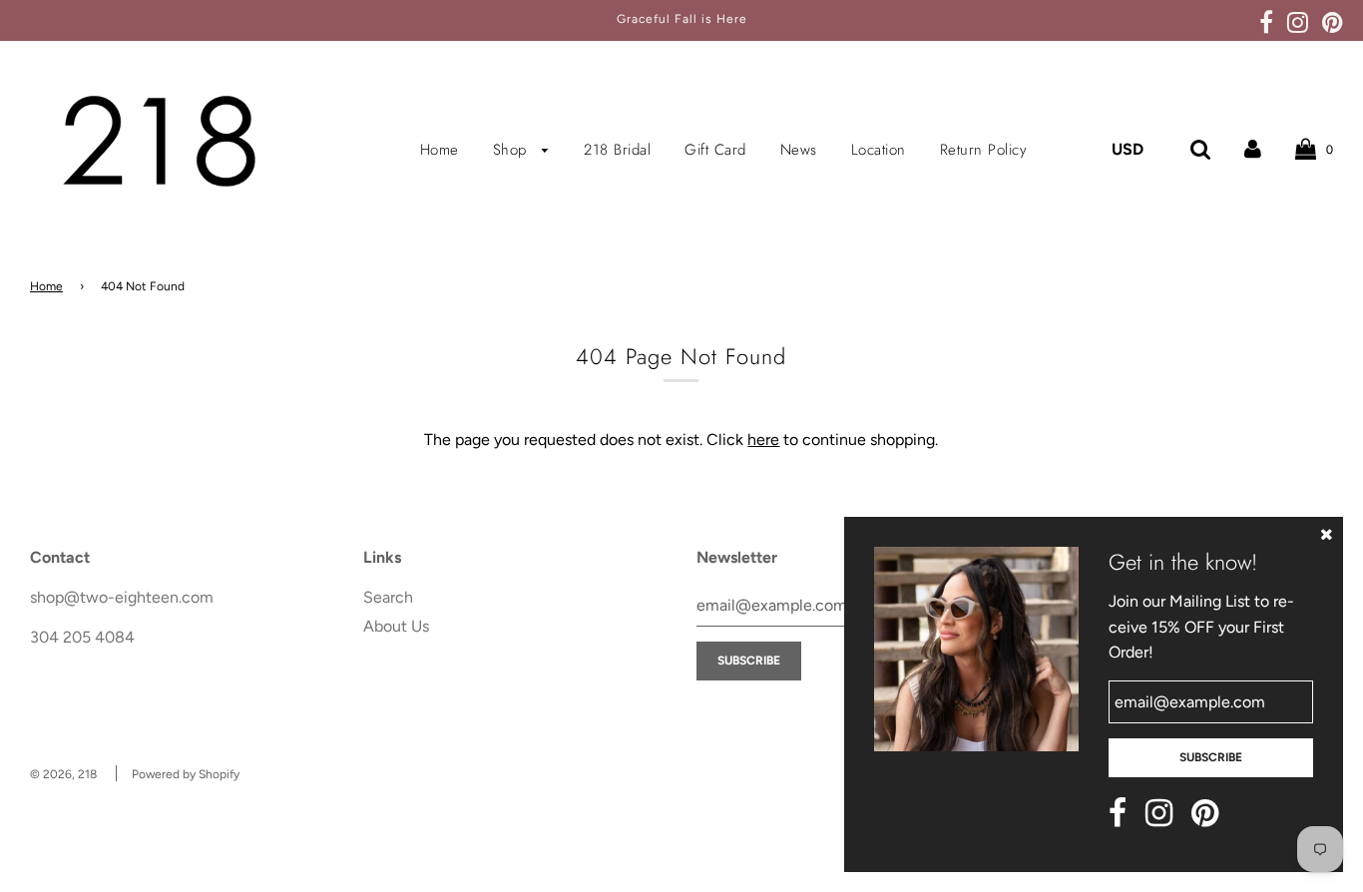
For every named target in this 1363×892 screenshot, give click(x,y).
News (798, 150)
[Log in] (1252, 149)
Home (439, 150)
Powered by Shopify (185, 774)
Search (388, 597)
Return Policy (984, 150)
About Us (396, 626)
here (763, 439)
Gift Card (715, 150)
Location (878, 150)
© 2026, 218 (63, 774)
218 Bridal (617, 150)
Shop (513, 150)
